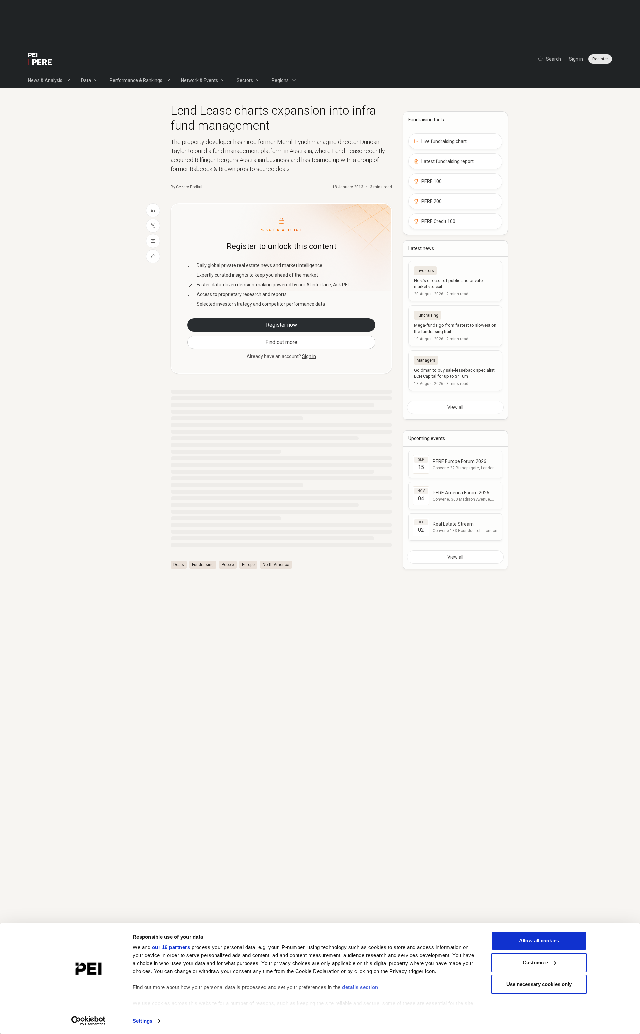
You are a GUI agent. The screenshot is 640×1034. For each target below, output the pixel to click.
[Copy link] (153, 256)
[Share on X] (153, 226)
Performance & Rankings (136, 80)
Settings (142, 1021)
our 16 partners (171, 947)
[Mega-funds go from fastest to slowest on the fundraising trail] (455, 326)
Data (86, 80)
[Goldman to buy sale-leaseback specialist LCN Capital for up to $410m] (455, 371)
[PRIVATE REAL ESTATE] (40, 59)
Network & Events (199, 80)
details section (360, 987)
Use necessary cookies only (539, 984)
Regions (280, 80)
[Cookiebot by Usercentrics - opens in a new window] (88, 1021)
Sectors (245, 80)
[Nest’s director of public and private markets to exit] (455, 281)
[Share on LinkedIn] (153, 210)
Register (600, 59)
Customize (535, 962)
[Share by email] (153, 241)
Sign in (576, 59)
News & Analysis (45, 80)
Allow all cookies (539, 940)
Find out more (281, 342)
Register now (281, 325)
